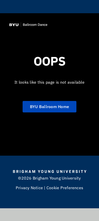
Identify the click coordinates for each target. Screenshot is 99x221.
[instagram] (45, 6)
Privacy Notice (29, 187)
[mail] (54, 6)
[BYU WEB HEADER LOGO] (28, 24)
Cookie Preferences (64, 187)
